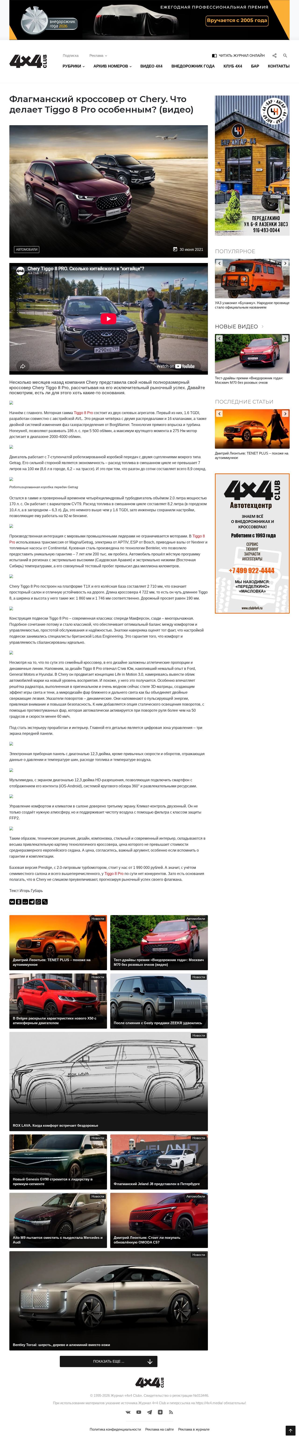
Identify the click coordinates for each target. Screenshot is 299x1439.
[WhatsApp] (38, 902)
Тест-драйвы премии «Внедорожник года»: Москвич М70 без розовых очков (249, 380)
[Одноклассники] (18, 902)
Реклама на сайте (159, 1429)
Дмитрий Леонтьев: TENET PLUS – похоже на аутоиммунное (251, 455)
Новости (98, 918)
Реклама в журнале (194, 1429)
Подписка (70, 55)
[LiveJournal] (45, 902)
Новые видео (240, 326)
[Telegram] (32, 902)
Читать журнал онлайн (238, 55)
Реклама (96, 55)
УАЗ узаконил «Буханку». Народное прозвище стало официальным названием (252, 305)
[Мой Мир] (25, 902)
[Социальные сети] (274, 56)
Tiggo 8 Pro (83, 413)
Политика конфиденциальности (115, 1429)
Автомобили (26, 249)
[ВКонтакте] (12, 902)
